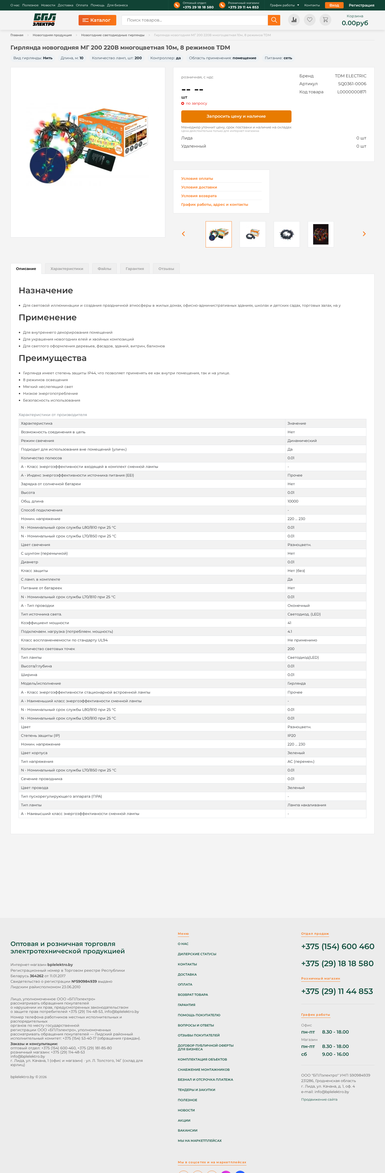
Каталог (100, 20)
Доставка (65, 5)
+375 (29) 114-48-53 (86, 1011)
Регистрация (362, 5)
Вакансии (187, 1130)
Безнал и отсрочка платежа (205, 1080)
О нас (15, 5)
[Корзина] (325, 20)
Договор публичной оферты (206, 1045)
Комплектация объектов (202, 1059)
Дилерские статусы (197, 954)
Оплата (82, 5)
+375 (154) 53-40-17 (79, 1038)
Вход (334, 5)
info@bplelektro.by (121, 1011)
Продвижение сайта (319, 1099)
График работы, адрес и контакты (214, 204)
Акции (184, 1120)
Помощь (97, 5)
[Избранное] (310, 20)
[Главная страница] (44, 20)
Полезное (30, 5)
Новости (48, 5)
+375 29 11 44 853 (243, 7)
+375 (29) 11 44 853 (337, 991)
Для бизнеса (117, 5)
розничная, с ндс (197, 77)
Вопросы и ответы (196, 1025)
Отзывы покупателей (199, 1035)
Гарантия (186, 1005)
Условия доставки (199, 187)
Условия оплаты (197, 178)
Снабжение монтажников (204, 1070)
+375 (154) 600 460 (338, 946)
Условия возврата (199, 196)
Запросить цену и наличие (236, 116)
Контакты (312, 5)
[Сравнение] (294, 20)
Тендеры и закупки (196, 1090)
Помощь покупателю (199, 1015)
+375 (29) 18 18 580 (337, 963)
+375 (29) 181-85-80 (95, 1048)
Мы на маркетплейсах (200, 1141)
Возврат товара (193, 995)
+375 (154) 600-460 (58, 1048)
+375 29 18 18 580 (198, 7)
